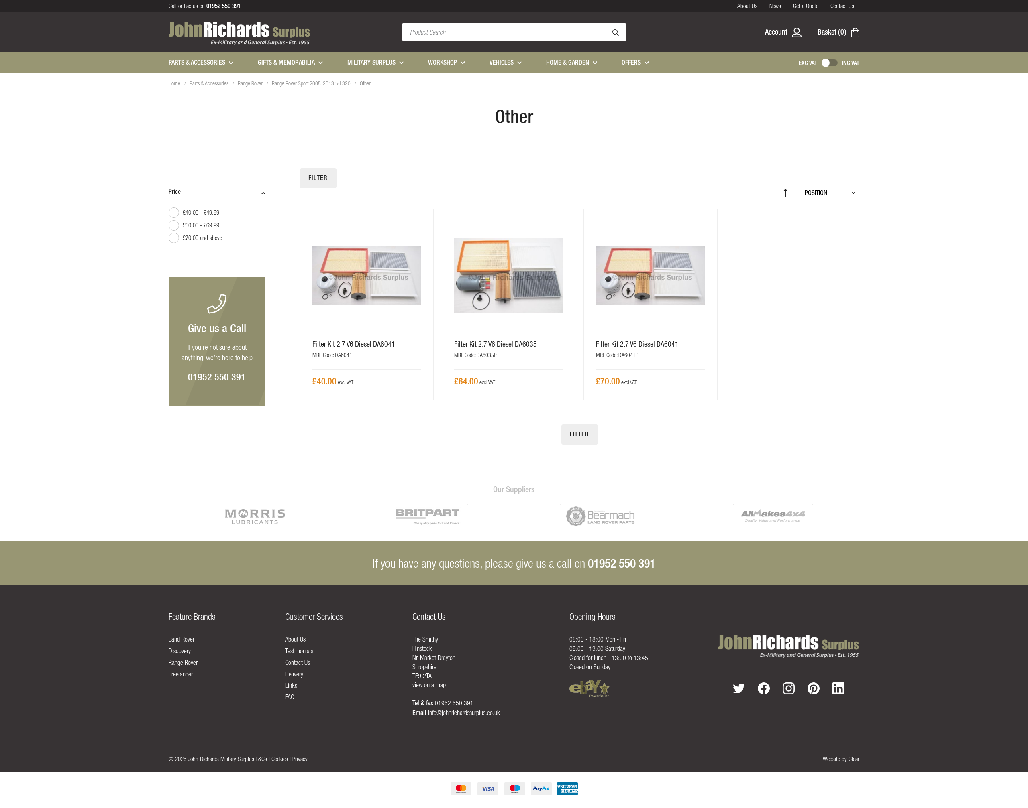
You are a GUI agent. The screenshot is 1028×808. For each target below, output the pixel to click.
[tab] (217, 218)
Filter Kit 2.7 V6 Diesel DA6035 (495, 344)
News (775, 5)
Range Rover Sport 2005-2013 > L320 (312, 83)
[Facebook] (763, 688)
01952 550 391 (217, 376)
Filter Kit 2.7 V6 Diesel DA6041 (353, 344)
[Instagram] (788, 688)
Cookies (279, 758)
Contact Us (842, 5)
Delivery (294, 674)
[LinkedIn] (838, 688)
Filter (318, 178)
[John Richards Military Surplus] (789, 646)
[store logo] (239, 32)
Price (175, 191)
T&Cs (261, 758)
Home (175, 83)
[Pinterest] (813, 688)
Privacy (300, 758)
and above (202, 237)
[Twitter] (739, 689)
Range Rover (251, 83)
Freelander (181, 674)
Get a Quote (805, 5)
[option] (255, 516)
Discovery (180, 650)
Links (291, 685)
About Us (747, 5)
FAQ (289, 696)
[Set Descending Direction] (789, 192)
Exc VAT (808, 62)
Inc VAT (850, 62)
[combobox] (514, 32)
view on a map (429, 684)
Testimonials (299, 650)
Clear (854, 758)
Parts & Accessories (210, 83)
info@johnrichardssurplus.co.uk (464, 712)
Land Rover (181, 639)
